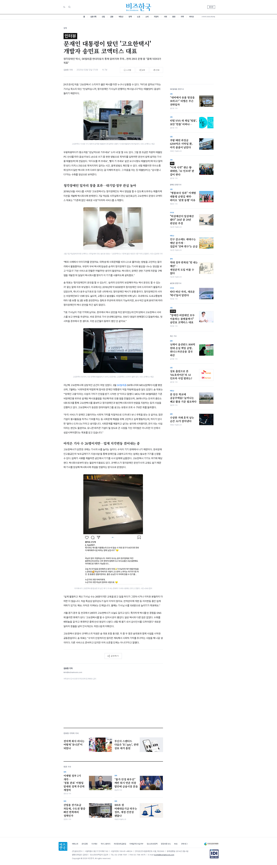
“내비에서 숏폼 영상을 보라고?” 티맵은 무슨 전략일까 (182, 101)
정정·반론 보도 (166, 844)
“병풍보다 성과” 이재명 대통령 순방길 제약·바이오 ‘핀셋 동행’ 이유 (183, 196)
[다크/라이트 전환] (64, 7)
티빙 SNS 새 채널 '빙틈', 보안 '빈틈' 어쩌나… (183, 122)
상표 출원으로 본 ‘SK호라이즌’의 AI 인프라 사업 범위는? (181, 374)
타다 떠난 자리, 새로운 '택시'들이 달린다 (182, 293)
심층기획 (93, 17)
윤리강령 (85, 844)
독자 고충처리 (105, 844)
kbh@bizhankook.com (73, 672)
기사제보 (94, 844)
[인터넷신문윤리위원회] (211, 844)
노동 (138, 17)
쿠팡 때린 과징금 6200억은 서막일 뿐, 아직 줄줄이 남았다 (181, 143)
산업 (103, 17)
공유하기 (115, 656)
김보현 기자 (68, 70)
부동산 (121, 17)
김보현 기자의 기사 (71, 733)
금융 (111, 17)
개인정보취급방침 (120, 844)
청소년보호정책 (152, 844)
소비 (146, 17)
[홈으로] (63, 846)
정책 (130, 17)
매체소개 (75, 844)
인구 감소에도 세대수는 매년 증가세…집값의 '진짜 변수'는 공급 (184, 243)
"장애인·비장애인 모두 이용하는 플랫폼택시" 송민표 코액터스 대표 (182, 317)
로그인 (211, 7)
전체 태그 (184, 844)
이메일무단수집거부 (136, 844)
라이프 (191, 17)
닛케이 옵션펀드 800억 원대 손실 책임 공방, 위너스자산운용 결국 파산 (182, 350)
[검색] (69, 7)
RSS (176, 844)
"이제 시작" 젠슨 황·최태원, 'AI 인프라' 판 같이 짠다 (182, 169)
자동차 (156, 17)
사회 (165, 17)
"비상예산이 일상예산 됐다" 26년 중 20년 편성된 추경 (182, 219)
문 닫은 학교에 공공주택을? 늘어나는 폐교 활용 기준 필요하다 (183, 398)
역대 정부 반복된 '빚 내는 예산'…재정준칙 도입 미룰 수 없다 (184, 268)
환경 (173, 17)
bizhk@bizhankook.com (164, 855)
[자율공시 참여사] (214, 854)
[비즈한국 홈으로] (138, 7)
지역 (182, 17)
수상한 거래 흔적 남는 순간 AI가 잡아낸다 (182, 419)
